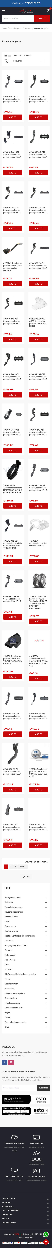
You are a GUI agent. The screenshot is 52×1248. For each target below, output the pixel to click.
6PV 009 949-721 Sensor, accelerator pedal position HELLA (38, 376)
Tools (7, 921)
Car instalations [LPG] (14, 1008)
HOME (8, 888)
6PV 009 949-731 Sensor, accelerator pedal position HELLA (38, 716)
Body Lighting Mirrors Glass (16, 945)
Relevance (27, 61)
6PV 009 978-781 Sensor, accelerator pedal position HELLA (38, 487)
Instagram (11, 1062)
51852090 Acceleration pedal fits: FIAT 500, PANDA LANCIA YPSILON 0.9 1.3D (38, 661)
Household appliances (14, 912)
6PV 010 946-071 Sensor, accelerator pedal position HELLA (12, 376)
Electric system (11, 931)
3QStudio (18, 1234)
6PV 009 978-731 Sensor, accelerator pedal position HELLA (12, 598)
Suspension (10, 989)
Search (42, 18)
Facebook (4, 1062)
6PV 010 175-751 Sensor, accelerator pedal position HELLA (12, 321)
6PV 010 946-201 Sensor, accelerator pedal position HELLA (38, 99)
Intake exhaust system (15, 993)
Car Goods (9, 941)
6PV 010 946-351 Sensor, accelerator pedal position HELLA (12, 154)
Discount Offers (11, 917)
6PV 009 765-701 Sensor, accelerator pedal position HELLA (12, 716)
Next (23, 867)
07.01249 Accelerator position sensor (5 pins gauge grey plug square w (13, 267)
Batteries (9, 902)
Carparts (8, 950)
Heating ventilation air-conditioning (20, 936)
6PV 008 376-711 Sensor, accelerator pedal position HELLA (38, 265)
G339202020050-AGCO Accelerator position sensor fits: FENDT (37, 322)
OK (26, 876)
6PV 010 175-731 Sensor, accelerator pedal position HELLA (38, 432)
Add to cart (12, 118)
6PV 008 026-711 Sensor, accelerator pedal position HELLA (12, 771)
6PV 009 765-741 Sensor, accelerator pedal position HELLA (38, 154)
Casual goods (10, 926)
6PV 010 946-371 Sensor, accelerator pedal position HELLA (12, 210)
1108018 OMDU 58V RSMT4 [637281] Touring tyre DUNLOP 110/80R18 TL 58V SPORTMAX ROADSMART (38, 602)
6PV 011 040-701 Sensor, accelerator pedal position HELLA (12, 827)
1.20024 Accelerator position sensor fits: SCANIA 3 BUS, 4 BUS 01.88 (38, 773)
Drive (7, 1027)
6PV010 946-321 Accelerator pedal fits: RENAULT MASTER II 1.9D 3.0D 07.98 (12, 544)
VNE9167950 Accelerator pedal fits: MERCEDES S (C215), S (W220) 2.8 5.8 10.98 (12, 489)
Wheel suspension (12, 1003)
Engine (7, 1013)
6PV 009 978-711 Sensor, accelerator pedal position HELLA (12, 99)
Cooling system (11, 984)
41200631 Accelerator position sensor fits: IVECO (38, 543)
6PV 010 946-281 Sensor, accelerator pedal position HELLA (38, 827)
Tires (7, 965)
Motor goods (10, 955)
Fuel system (10, 960)
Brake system (11, 998)
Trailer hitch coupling (14, 907)
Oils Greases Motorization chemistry (20, 974)
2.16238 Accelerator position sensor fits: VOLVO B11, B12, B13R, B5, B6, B (12, 660)
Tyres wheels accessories (16, 1022)
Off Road (8, 969)
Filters (7, 979)
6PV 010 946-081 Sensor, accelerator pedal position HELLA (12, 432)
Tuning (7, 1017)
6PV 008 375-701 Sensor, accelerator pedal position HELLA (38, 210)
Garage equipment (13, 897)
